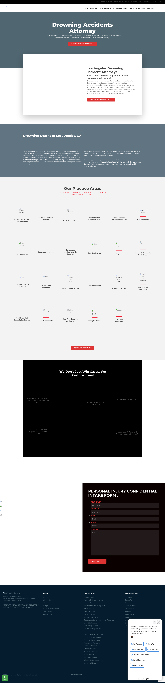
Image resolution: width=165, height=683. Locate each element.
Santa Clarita (129, 617)
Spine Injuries (89, 654)
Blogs (45, 606)
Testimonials (48, 611)
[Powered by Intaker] (149, 679)
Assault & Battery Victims (93, 600)
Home (45, 597)
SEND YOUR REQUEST (97, 561)
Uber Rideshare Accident (93, 660)
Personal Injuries (90, 646)
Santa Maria (129, 614)
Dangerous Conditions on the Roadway (99, 620)
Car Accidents (89, 614)
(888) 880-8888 (28, 599)
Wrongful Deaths (90, 663)
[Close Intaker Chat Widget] (158, 622)
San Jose (128, 611)
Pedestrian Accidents (92, 643)
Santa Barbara (130, 606)
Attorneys (47, 603)
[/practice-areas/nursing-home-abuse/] (70, 282)
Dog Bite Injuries (90, 623)
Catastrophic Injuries (92, 617)
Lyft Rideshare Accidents (93, 634)
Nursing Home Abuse (92, 640)
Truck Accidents (90, 657)
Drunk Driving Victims (92, 629)
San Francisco (130, 603)
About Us (47, 600)
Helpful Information (51, 609)
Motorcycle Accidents (92, 637)
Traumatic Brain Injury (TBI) (94, 606)
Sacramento (129, 609)
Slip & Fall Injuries (90, 651)
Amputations (89, 597)
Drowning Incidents (91, 626)
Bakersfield (129, 600)
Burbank (128, 597)
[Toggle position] (154, 622)
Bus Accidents (89, 611)
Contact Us (47, 614)
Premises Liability (90, 649)
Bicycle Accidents (90, 603)
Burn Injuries (89, 609)
